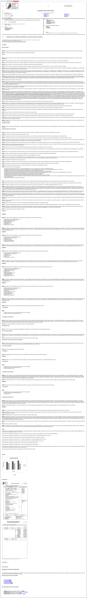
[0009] (23, 591)
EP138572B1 (6, 581)
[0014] (10, 579)
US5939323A (6, 580)
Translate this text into (3, 1)
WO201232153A (7, 583)
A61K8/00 (65, 16)
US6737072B (6, 579)
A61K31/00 (45, 16)
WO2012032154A (7, 582)
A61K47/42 (45, 15)
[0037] (24, 593)
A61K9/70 (65, 15)
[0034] (10, 581)
